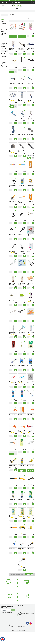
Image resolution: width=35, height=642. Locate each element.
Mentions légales (17, 630)
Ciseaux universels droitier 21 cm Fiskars (12, 447)
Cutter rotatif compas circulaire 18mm (12, 466)
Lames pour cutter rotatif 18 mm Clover (21, 447)
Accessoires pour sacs (3, 41)
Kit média (2, 622)
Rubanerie (2, 31)
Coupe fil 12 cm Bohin (21, 548)
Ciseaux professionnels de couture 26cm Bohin (21, 235)
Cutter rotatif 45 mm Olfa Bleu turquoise (21, 169)
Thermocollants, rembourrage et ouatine (3, 24)
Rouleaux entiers (3, 46)
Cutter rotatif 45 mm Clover (30, 499)
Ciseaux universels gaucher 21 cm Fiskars (30, 431)
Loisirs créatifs (3, 36)
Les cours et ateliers (3, 625)
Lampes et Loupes (3, 48)
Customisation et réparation (3, 34)
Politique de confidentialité (21, 625)
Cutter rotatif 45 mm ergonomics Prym (29, 300)
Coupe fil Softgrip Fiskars (30, 201)
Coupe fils (4, 60)
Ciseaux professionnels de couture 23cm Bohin (12, 251)
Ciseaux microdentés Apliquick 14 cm (12, 284)
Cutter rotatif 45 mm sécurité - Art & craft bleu (12, 135)
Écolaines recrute (20, 624)
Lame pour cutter (4, 65)
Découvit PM (11, 381)
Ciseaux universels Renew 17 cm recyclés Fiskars (30, 218)
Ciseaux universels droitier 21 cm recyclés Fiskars (12, 300)
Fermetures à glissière (4, 29)
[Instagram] (6, 2)
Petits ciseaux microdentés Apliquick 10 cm (21, 284)
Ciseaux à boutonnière (12, 83)
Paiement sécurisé (20, 623)
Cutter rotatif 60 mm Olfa (12, 201)
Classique (4, 59)
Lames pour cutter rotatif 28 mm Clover (30, 516)
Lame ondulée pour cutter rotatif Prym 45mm (21, 366)
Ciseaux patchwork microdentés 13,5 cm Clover (22, 500)
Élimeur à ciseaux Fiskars (30, 316)
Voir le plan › (19, 615)
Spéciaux (4, 68)
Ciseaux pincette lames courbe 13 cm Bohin (12, 316)
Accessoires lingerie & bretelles (4, 44)
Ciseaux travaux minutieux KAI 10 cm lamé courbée (21, 251)
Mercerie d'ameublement (3, 38)
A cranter (4, 56)
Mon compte (2, 623)
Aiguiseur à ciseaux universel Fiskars (20, 415)
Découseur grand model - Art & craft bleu (30, 100)
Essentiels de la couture (3, 17)
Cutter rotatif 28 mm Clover (21, 515)
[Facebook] (27, 624)
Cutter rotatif (4, 62)
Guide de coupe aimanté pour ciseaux (21, 267)
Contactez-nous (3, 624)
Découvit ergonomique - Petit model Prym (12, 31)
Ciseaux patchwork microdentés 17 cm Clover (12, 500)
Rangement (2, 21)
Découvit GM (20, 381)
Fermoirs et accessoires (3, 27)
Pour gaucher (4, 66)
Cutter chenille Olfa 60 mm (30, 185)
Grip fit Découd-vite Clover (21, 134)
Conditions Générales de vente (22, 622)
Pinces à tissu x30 (11, 99)
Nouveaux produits (11, 625)
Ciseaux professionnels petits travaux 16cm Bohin (12, 186)
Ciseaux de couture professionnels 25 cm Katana (21, 49)
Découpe (2, 19)
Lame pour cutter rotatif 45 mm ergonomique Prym (21, 300)
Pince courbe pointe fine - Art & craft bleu (21, 100)
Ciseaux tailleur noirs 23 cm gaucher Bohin (30, 65)
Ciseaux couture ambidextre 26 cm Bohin (21, 65)
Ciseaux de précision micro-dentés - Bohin (13, 49)
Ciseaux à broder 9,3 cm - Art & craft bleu (21, 118)
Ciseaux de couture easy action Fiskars (21, 202)
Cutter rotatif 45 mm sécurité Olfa (21, 532)
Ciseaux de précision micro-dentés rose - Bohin (30, 31)
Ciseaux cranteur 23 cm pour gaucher (30, 235)
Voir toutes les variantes (22, 471)
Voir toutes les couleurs (13, 37)
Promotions (10, 624)
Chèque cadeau (11, 626)
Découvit (3, 63)
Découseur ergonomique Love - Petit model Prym (12, 333)
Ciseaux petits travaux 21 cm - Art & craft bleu (30, 118)
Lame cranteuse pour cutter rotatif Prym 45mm (30, 366)
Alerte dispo (12, 72)
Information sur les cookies (21, 626)
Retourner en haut (30, 574)
